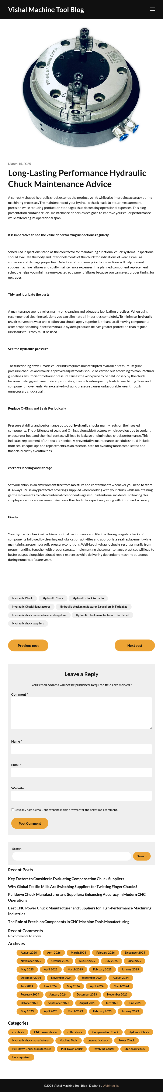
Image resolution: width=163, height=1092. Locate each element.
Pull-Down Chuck (72, 1049)
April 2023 (51, 1011)
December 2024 (31, 977)
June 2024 (50, 986)
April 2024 (97, 986)
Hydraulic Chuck (22, 598)
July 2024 (27, 986)
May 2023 (27, 1011)
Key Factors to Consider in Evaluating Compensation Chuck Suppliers (66, 878)
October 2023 (29, 1003)
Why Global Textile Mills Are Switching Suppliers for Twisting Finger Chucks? (72, 886)
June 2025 (134, 961)
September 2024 (92, 977)
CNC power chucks (45, 1032)
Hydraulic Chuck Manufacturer (31, 606)
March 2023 (75, 1011)
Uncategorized (21, 1057)
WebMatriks (111, 1085)
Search (16, 848)
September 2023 (58, 1003)
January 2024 (58, 994)
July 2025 (111, 961)
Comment (19, 694)
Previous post (28, 645)
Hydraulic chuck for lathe (88, 598)
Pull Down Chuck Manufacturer (31, 1049)
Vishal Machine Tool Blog (46, 9)
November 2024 (61, 977)
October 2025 (60, 961)
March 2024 (121, 986)
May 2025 (27, 969)
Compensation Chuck (105, 1032)
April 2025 (51, 969)
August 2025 (87, 961)
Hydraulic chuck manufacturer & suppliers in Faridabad (93, 606)
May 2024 (73, 986)
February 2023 (102, 1011)
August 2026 (29, 952)
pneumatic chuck (98, 1040)
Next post (134, 645)
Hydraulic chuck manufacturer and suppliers (39, 615)
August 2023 (87, 1003)
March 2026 (78, 952)
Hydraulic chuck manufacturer (30, 1040)
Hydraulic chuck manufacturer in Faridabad (102, 615)
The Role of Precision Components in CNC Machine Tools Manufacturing (68, 921)
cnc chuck (18, 1032)
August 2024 (121, 977)
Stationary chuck (135, 1049)
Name (16, 741)
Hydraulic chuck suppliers (28, 623)
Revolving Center (103, 1049)
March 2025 (75, 969)
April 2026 (54, 952)
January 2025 (130, 969)
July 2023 (112, 1003)
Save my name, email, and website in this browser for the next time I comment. (66, 809)
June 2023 (135, 1003)
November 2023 (117, 994)
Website (17, 788)
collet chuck (74, 1032)
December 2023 (87, 994)
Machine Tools (68, 1040)
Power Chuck (126, 1040)
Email (16, 765)
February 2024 (30, 994)
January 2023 (130, 1011)
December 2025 (135, 952)
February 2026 (105, 952)
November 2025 (31, 961)
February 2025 (102, 969)
